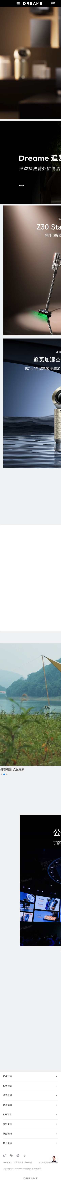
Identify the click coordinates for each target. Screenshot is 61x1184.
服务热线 (7, 1133)
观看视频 (6, 769)
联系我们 (7, 1105)
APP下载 (7, 1114)
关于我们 (7, 1095)
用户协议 (17, 1162)
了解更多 (18, 769)
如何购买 (7, 1085)
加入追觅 (7, 1143)
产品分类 (7, 1076)
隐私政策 (7, 1162)
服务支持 (7, 1124)
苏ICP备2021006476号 (48, 1162)
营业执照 (28, 1162)
